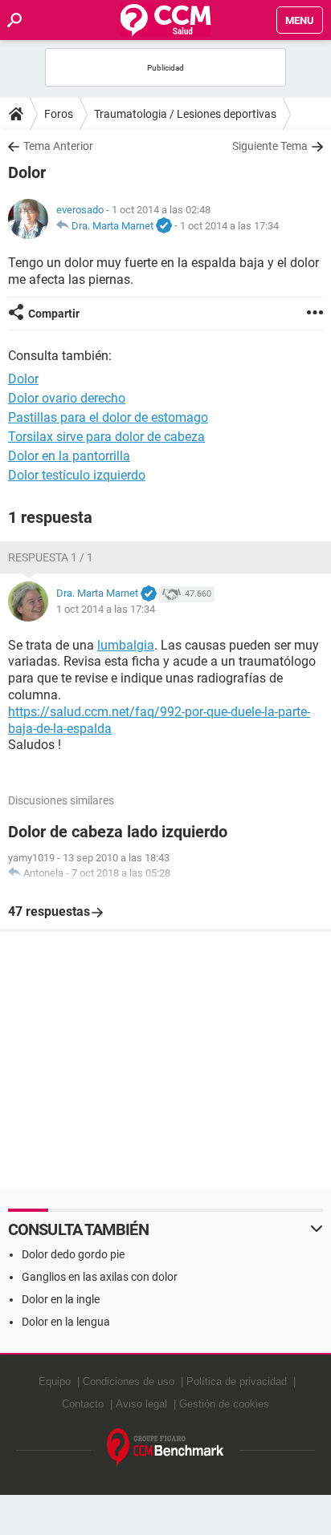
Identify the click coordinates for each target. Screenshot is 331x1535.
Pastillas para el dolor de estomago (108, 417)
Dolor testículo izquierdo (76, 475)
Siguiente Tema (270, 146)
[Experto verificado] (164, 226)
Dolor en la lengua (66, 1321)
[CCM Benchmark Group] (165, 1448)
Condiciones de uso (128, 1381)
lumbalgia (125, 645)
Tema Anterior (58, 146)
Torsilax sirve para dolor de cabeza (106, 436)
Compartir (54, 313)
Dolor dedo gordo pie (73, 1254)
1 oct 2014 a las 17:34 (229, 226)
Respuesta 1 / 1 (50, 557)
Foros (58, 113)
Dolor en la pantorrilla (69, 456)
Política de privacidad (236, 1381)
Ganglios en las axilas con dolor (100, 1276)
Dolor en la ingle (61, 1299)
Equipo (55, 1381)
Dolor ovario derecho (66, 398)
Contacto (83, 1404)
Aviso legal (141, 1404)
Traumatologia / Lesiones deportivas (185, 113)
